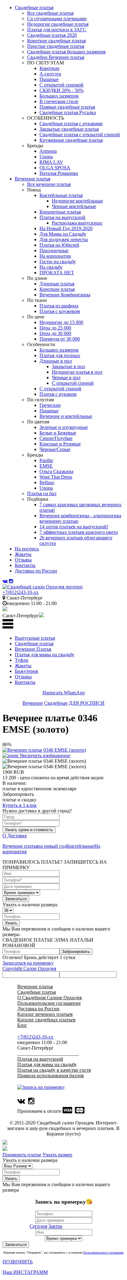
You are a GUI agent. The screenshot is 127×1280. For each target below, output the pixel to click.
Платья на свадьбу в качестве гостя (54, 1070)
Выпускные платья (35, 638)
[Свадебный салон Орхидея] (42, 586)
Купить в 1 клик (19, 805)
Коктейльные (80, 846)
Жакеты (23, 665)
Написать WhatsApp (64, 692)
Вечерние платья (20, 846)
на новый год (52, 846)
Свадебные (56, 703)
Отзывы (23, 676)
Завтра (55, 1226)
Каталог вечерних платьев (45, 1014)
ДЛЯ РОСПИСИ (86, 703)
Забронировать (76, 951)
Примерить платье (21, 1154)
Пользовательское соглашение (49, 1003)
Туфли (21, 660)
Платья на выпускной (40, 1059)
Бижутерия (26, 671)
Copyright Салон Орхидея (29, 968)
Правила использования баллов (50, 1075)
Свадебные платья (34, 643)
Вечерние (33, 703)
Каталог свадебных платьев (46, 1019)
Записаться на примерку (28, 963)
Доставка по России (38, 1008)
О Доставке (14, 835)
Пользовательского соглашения (103, 1252)
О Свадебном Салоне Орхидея (49, 997)
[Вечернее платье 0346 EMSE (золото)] (44, 761)
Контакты (25, 682)
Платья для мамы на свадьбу (44, 654)
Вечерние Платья (33, 649)
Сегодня (38, 1226)
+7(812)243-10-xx (20, 592)
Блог (22, 1025)
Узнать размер (57, 1154)
